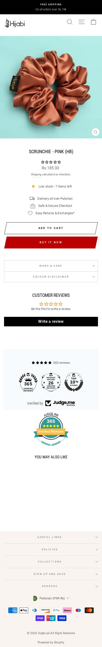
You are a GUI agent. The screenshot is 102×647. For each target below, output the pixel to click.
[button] (51, 162)
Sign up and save (50, 574)
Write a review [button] (51, 321)
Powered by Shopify (51, 642)
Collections (50, 561)
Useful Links (49, 537)
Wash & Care (50, 265)
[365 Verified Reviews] (51, 448)
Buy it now (51, 242)
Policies (50, 549)
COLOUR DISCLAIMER (51, 276)
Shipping (36, 174)
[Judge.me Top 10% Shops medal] (73, 382)
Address (50, 586)
